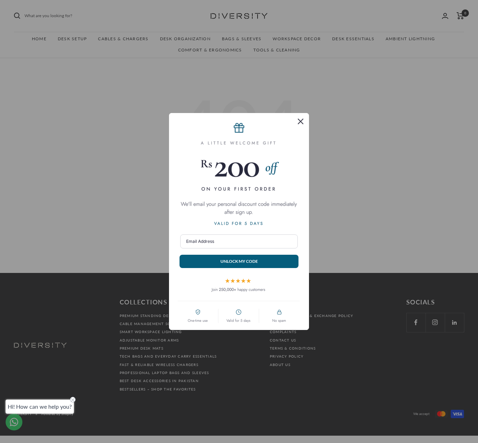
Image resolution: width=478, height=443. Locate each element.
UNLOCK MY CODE (239, 261)
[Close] (300, 121)
